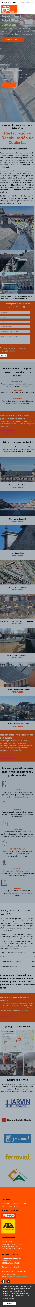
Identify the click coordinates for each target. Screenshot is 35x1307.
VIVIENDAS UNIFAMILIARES (11, 1244)
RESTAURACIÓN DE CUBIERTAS (12, 1249)
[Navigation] (33, 9)
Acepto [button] (9, 1303)
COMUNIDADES (7, 1242)
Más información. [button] (9, 1298)
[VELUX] (17, 1215)
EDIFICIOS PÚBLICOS (9, 1246)
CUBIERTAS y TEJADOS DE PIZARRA (14, 1204)
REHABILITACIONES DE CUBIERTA (13, 1206)
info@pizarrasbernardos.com (24, 2)
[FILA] (17, 1226)
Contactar (8, 85)
